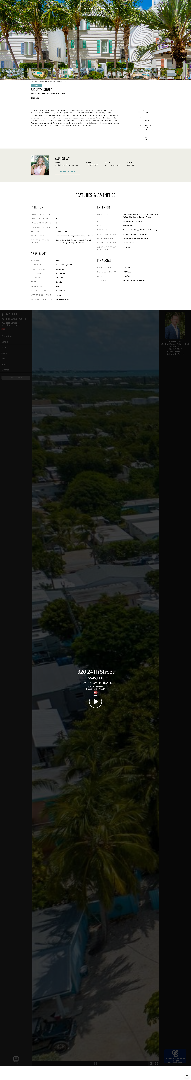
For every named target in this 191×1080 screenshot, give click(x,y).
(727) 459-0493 (91, 165)
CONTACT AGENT (67, 172)
